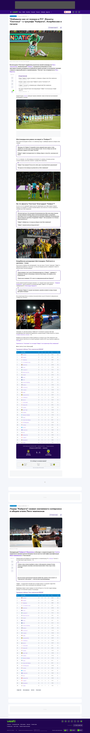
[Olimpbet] (67, 12)
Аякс (24, 432)
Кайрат (24, 442)
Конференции (9, 726)
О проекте (9, 724)
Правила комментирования (25, 726)
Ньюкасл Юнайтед (26, 382)
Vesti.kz (25, 95)
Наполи (24, 427)
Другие (48, 12)
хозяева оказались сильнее (22, 334)
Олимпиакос (25, 397)
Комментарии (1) (54, 27)
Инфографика (23, 724)
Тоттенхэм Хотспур (26, 362)
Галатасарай (25, 402)
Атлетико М (25, 387)
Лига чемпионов (13, 16)
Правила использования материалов (26, 730)
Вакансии (28, 724)
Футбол (28, 12)
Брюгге (24, 399)
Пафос (24, 417)
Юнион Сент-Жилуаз (27, 663)
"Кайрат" (30, 66)
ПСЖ (24, 379)
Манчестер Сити (26, 372)
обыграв (51, 558)
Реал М (24, 374)
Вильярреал (25, 683)
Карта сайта (16, 726)
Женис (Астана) (28, 454)
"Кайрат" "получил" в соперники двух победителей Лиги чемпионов (35, 85)
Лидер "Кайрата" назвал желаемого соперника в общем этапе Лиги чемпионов (38, 78)
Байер (24, 392)
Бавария (24, 357)
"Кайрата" (22, 552)
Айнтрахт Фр (25, 678)
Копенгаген (25, 673)
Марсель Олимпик (26, 658)
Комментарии (54, 514)
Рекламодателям (15, 724)
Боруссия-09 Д (26, 394)
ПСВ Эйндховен (26, 422)
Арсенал (24, 354)
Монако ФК (25, 648)
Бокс (20, 12)
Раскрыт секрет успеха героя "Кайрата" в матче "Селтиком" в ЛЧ (34, 81)
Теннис (38, 12)
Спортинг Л (25, 369)
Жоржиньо (30, 552)
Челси (24, 367)
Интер (24, 377)
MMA (23, 12)
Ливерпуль (25, 359)
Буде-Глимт (25, 653)
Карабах (24, 407)
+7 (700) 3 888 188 (78, 725)
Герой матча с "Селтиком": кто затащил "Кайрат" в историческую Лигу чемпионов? (37, 343)
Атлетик (24, 668)
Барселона (25, 364)
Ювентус (24, 384)
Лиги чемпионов (15, 555)
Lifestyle (43, 12)
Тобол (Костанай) (48, 454)
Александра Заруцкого (31, 285)
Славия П (24, 437)
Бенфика (24, 412)
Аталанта (24, 389)
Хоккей (33, 12)
